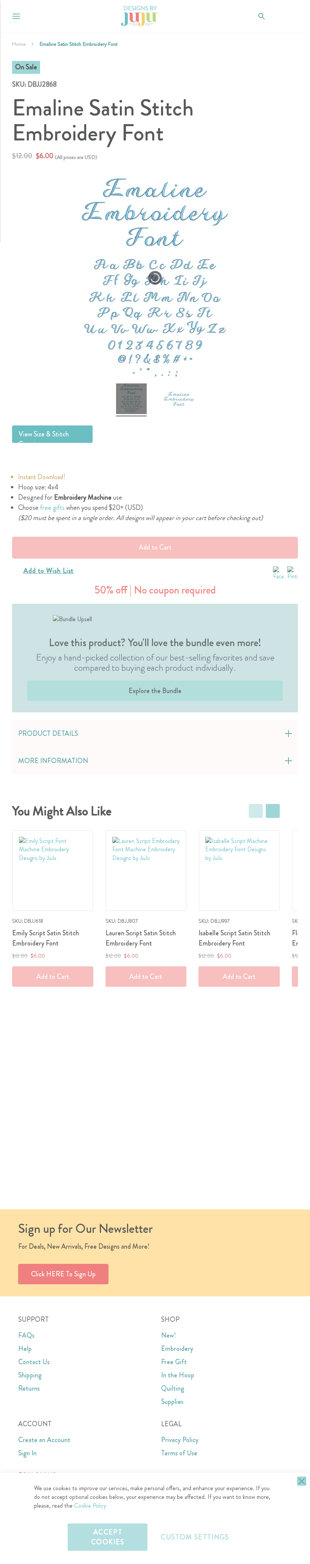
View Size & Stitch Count (44, 436)
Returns (29, 1388)
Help (25, 1349)
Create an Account (44, 1440)
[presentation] (273, 811)
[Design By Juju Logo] (139, 16)
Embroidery (177, 1349)
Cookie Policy (90, 1505)
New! (168, 1335)
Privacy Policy (179, 1440)
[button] (292, 16)
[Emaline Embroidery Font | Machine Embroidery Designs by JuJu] (131, 399)
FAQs (26, 1335)
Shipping (30, 1375)
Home (19, 44)
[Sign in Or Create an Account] (276, 16)
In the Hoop (177, 1375)
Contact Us (34, 1362)
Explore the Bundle (155, 691)
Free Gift (174, 1362)
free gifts (52, 508)
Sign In (27, 1453)
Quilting (172, 1388)
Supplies (172, 1402)
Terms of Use (179, 1453)
